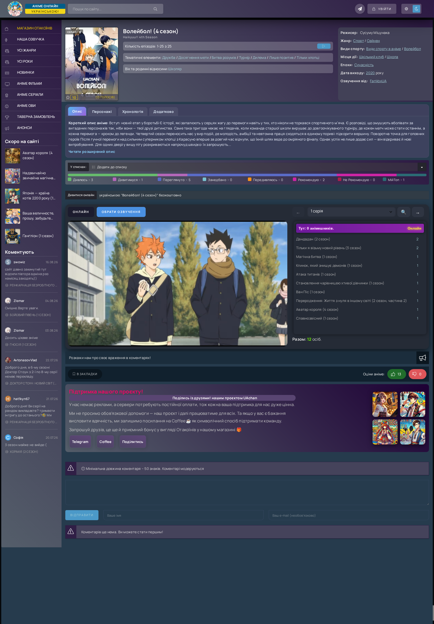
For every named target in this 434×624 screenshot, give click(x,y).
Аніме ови (26, 105)
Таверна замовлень (36, 116)
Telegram (80, 441)
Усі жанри (26, 50)
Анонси (24, 127)
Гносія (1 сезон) (23, 344)
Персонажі (102, 111)
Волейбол (412, 48)
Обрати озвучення (121, 212)
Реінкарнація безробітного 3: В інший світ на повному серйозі (34, 285)
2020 (370, 72)
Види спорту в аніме (383, 48)
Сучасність (364, 64)
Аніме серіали (30, 94)
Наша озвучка (30, 39)
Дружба (169, 57)
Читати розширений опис (92, 151)
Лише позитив (281, 57)
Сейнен (373, 40)
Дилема (259, 57)
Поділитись (132, 441)
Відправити (81, 515)
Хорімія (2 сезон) (24, 452)
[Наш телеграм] (360, 9)
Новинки (25, 72)
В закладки (87, 374)
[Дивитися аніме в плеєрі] (324, 46)
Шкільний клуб (371, 56)
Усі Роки (25, 61)
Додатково (163, 111)
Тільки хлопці (308, 57)
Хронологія (132, 111)
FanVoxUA (378, 80)
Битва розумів (224, 57)
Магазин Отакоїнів (34, 28)
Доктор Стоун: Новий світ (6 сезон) (34, 383)
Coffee (105, 441)
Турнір (244, 57)
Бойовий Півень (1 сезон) (30, 315)
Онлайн (81, 212)
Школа (392, 56)
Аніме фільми (29, 83)
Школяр (175, 68)
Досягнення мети (193, 57)
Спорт (358, 40)
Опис (77, 111)
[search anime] (155, 9)
